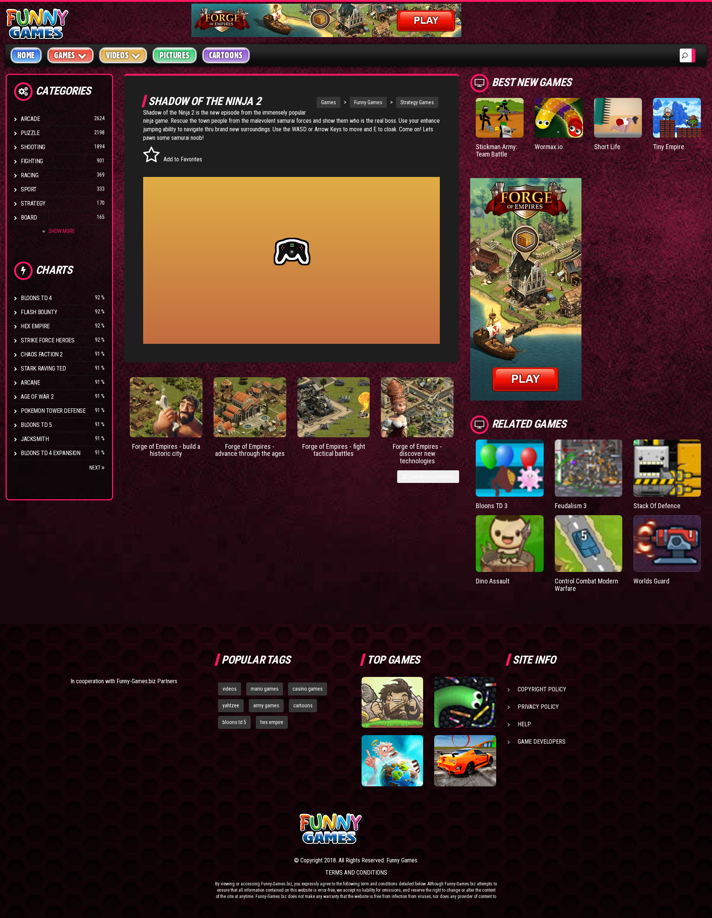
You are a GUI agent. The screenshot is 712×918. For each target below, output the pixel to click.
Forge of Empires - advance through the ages (250, 450)
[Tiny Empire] (677, 118)
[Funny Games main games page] (470, 828)
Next (95, 468)
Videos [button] (117, 55)
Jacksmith (35, 438)
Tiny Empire (668, 147)
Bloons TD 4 (36, 298)
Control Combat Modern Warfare (586, 584)
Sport (29, 189)
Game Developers (542, 741)
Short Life (607, 147)
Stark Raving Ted (43, 368)
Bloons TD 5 (36, 424)
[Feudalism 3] (588, 468)
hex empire (271, 722)
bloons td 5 (234, 722)
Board (29, 217)
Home (26, 55)
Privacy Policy (538, 706)
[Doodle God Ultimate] (392, 760)
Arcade (30, 118)
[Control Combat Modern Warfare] (588, 543)
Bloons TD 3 (492, 506)
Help (524, 724)
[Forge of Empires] (166, 407)
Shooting (33, 147)
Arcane (30, 382)
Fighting (32, 161)
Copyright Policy (542, 689)
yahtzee (230, 705)
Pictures (174, 55)
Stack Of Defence (656, 506)
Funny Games (368, 102)
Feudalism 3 (571, 506)
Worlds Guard (651, 581)
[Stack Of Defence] (667, 468)
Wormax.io (549, 147)
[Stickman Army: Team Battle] (500, 118)
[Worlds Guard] (667, 543)
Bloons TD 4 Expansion (50, 453)
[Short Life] (618, 118)
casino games (308, 689)
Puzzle (30, 132)
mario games (264, 689)
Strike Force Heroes (47, 340)
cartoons (303, 705)
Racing (30, 175)
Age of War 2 (37, 396)
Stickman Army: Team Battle (496, 150)
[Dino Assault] (509, 543)
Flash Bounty (39, 312)
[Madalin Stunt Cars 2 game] (465, 760)
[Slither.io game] (465, 702)
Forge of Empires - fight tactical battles (333, 450)
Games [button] (64, 55)
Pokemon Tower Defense (53, 410)
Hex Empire (35, 326)
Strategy (33, 203)
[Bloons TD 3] (509, 468)
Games (328, 102)
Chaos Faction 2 (42, 354)
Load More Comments (430, 477)
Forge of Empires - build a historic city (166, 450)
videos (229, 689)
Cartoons (226, 55)
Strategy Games (417, 102)
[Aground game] (392, 702)
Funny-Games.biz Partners (146, 681)
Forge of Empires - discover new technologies (417, 453)
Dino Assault (493, 581)
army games (266, 705)
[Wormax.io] (559, 118)
